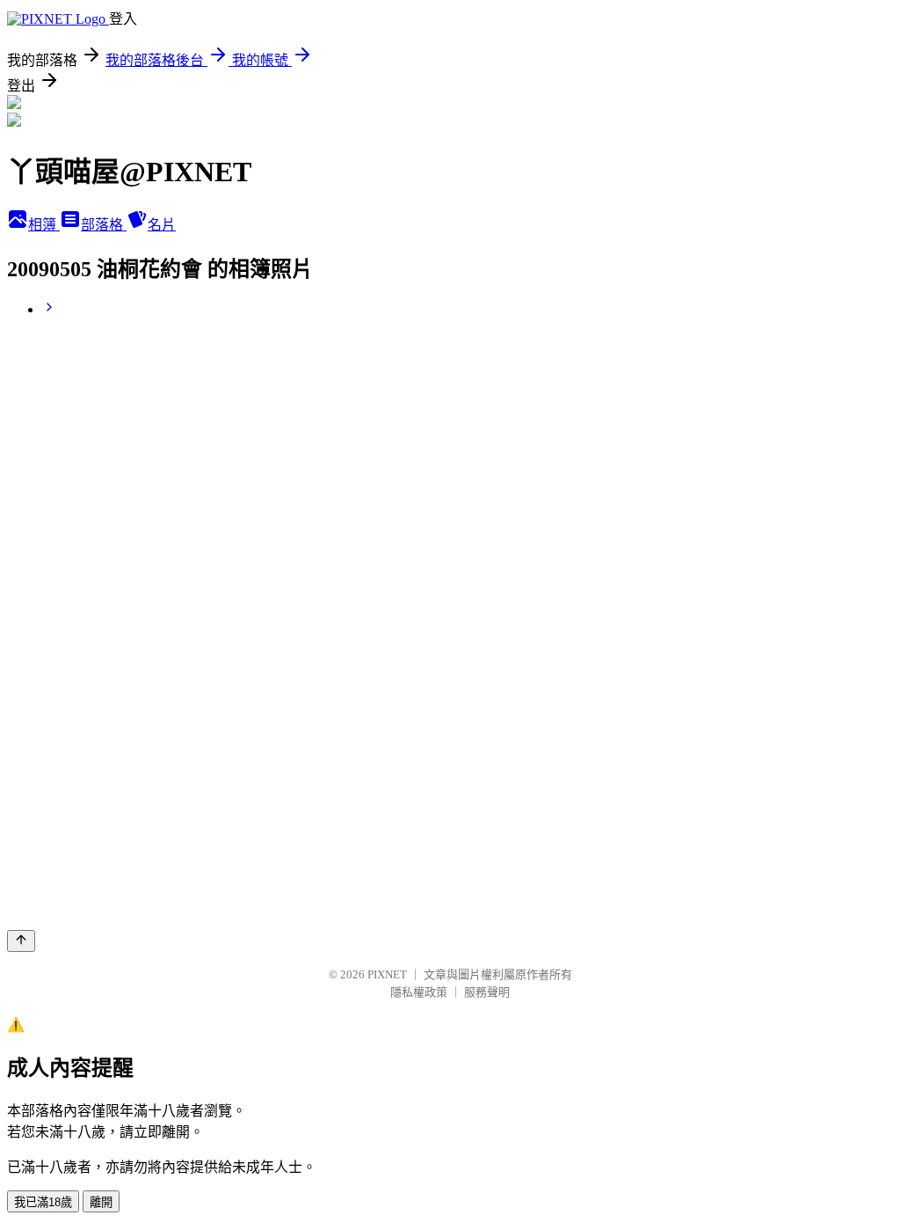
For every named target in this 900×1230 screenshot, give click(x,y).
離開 (101, 1202)
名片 (162, 224)
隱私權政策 (418, 992)
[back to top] (21, 941)
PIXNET (387, 974)
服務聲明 (487, 992)
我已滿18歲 (43, 1202)
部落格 (104, 224)
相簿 (44, 224)
